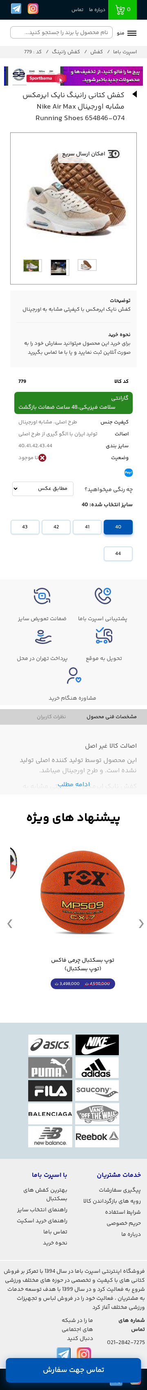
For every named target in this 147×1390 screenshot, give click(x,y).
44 (118, 554)
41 (87, 527)
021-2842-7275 (126, 1342)
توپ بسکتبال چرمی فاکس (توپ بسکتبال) (82, 965)
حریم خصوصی (124, 1223)
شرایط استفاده (123, 1212)
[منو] (132, 34)
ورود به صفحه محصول (83, 999)
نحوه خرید (55, 1243)
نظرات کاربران (51, 717)
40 (118, 527)
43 (25, 527)
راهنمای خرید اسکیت (42, 1221)
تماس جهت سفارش (74, 1370)
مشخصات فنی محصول (112, 717)
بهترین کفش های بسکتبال (45, 1194)
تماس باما (55, 1232)
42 (56, 527)
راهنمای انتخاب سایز (42, 1210)
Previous (10, 923)
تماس (77, 10)
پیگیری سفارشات (120, 1190)
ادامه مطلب (74, 785)
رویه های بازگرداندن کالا (112, 1201)
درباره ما (97, 10)
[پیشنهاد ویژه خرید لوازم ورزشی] (73, 818)
